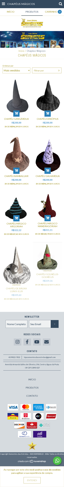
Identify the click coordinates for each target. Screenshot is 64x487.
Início (21, 51)
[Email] (46, 342)
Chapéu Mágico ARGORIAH (16, 225)
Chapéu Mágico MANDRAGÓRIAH (47, 225)
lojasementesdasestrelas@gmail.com (40, 357)
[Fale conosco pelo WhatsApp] (57, 460)
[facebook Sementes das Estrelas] (27, 342)
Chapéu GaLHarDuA (48, 176)
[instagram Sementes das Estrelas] (17, 342)
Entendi (32, 480)
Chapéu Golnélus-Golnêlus (47, 275)
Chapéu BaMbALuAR (16, 176)
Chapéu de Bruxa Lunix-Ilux (16, 290)
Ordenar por (7, 66)
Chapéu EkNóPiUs (47, 118)
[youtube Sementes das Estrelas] (37, 342)
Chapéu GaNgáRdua (16, 118)
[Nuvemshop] (32, 462)
